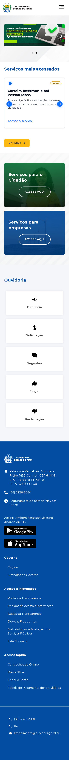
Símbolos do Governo (23, 575)
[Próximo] (60, 104)
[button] (7, 36)
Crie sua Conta (18, 680)
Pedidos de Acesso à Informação (30, 606)
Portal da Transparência (25, 598)
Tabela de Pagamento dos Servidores (34, 687)
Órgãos (13, 567)
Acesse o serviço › (20, 121)
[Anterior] (9, 104)
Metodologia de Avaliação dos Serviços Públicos (29, 631)
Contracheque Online (23, 664)
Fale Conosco (17, 641)
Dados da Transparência (25, 613)
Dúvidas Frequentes (22, 621)
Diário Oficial (16, 672)
